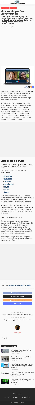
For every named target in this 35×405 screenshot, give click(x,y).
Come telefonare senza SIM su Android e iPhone (21, 357)
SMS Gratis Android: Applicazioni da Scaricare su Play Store (22, 373)
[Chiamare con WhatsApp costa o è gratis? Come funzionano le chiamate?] (5, 381)
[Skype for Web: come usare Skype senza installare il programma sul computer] (5, 365)
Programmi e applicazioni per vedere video (17, 320)
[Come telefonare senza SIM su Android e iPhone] (5, 359)
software (13, 8)
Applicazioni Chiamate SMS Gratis (20, 285)
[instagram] (4, 338)
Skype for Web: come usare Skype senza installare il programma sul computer (22, 365)
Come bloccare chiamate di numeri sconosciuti (17, 314)
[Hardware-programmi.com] (17, 2)
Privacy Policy (24, 397)
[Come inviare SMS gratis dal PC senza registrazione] (5, 351)
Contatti (7, 397)
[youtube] (6, 338)
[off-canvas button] (3, 2)
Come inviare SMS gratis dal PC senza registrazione (21, 350)
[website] (2, 338)
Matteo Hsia (4, 27)
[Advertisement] (17, 46)
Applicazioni (5, 8)
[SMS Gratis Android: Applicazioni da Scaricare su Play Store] (5, 373)
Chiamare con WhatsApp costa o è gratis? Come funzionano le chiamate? (22, 381)
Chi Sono (15, 397)
